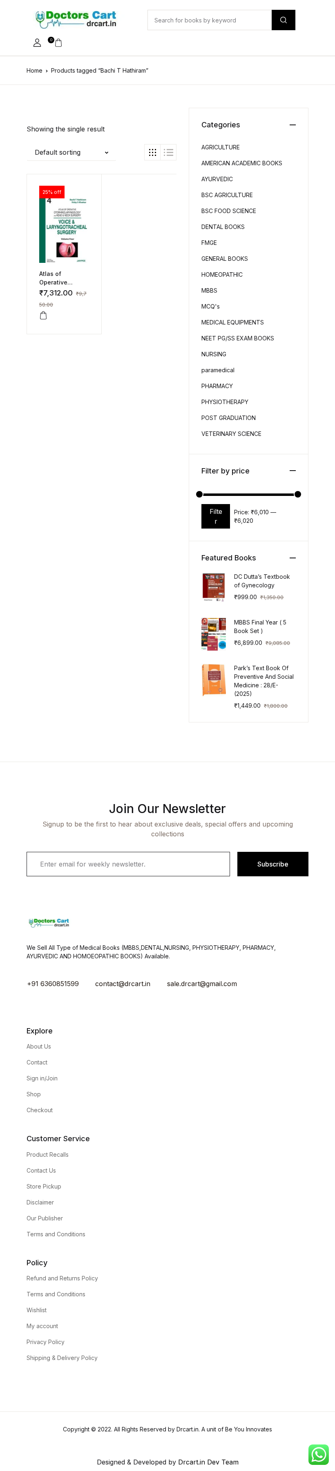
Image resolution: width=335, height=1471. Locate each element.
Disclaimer (40, 1202)
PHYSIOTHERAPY (224, 401)
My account (42, 1325)
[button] (37, 42)
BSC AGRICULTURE (227, 194)
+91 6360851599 (53, 984)
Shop (34, 1094)
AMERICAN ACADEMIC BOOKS (241, 163)
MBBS (209, 290)
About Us (39, 1046)
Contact (37, 1062)
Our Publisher (45, 1218)
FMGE (209, 242)
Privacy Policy (46, 1341)
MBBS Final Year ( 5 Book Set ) (260, 626)
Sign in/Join (42, 1078)
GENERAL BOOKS (224, 258)
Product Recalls (48, 1154)
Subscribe (272, 864)
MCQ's (210, 306)
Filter (216, 516)
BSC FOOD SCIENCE (228, 210)
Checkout (40, 1110)
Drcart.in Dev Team (207, 1462)
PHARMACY (217, 385)
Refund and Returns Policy (62, 1278)
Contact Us (41, 1170)
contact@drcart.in (122, 984)
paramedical (217, 370)
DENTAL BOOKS (223, 226)
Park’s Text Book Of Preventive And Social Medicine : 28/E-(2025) (264, 680)
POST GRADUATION (228, 417)
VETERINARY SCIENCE (231, 433)
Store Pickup (44, 1186)
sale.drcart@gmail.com (202, 984)
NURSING (213, 354)
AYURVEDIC (217, 179)
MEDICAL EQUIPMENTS (232, 322)
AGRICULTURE (220, 147)
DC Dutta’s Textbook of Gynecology (262, 581)
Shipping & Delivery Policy (62, 1357)
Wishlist (37, 1310)
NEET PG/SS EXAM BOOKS (237, 338)
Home (34, 70)
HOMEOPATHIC (222, 274)
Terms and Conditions (56, 1234)
